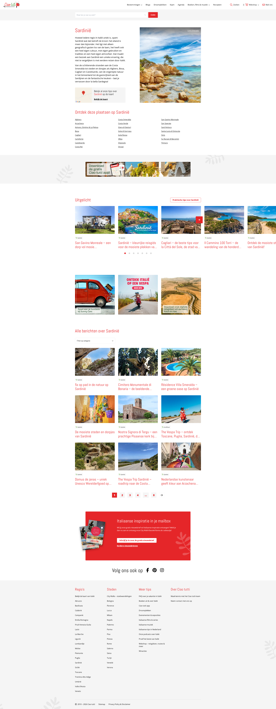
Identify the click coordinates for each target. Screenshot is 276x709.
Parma (109, 629)
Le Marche (79, 634)
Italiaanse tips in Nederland (150, 629)
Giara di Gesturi (124, 127)
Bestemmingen (133, 4)
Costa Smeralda (193, 31)
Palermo (110, 625)
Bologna (110, 601)
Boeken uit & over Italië (148, 601)
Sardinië (80, 238)
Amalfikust (167, 427)
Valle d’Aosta (80, 686)
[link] (161, 495)
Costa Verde (123, 123)
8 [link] (154, 495)
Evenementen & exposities (149, 615)
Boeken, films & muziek (198, 4)
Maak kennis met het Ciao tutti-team (185, 596)
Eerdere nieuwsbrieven (127, 546)
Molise (77, 648)
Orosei (121, 147)
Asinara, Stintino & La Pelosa (86, 127)
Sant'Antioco (166, 127)
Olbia (120, 139)
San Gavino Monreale (170, 119)
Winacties (143, 651)
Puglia (77, 658)
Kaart (172, 4)
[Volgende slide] (199, 219)
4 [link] (138, 495)
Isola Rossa (122, 135)
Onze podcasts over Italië (149, 634)
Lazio (77, 629)
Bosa (77, 131)
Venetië (110, 663)
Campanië (79, 615)
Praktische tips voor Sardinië (186, 200)
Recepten (217, 4)
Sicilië (77, 667)
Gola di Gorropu (124, 131)
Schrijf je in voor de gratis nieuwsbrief (136, 540)
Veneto (78, 691)
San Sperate (166, 123)
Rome (109, 644)
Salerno (110, 648)
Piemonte (79, 653)
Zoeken (236, 5)
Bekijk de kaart (101, 99)
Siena (109, 653)
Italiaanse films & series (148, 620)
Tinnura (164, 143)
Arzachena (79, 123)
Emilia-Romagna (81, 620)
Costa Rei (79, 147)
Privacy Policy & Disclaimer (119, 704)
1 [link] (114, 495)
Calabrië (78, 610)
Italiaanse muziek (146, 625)
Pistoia (109, 639)
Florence (110, 606)
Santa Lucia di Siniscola (170, 131)
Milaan (109, 615)
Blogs (148, 4)
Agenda (181, 4)
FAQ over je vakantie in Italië (150, 596)
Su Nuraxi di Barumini (170, 139)
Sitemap (101, 704)
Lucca (109, 610)
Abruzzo (78, 601)
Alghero (78, 119)
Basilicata (79, 606)
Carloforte (79, 139)
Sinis (163, 135)
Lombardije (79, 644)
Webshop (253, 5)
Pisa (108, 634)
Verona (110, 667)
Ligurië (78, 639)
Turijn (109, 658)
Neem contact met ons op (181, 601)
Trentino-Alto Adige (83, 677)
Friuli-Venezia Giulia (83, 625)
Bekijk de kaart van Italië (84, 596)
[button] (125, 253)
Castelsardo (80, 143)
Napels (110, 620)
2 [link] (122, 495)
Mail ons (269, 5)
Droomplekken (160, 4)
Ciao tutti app (144, 606)
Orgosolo (122, 143)
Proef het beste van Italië (149, 639)
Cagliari (78, 135)
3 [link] (130, 495)
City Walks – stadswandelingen (119, 596)
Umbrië (78, 682)
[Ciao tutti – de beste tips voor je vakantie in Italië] (11, 5)
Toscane (78, 672)
